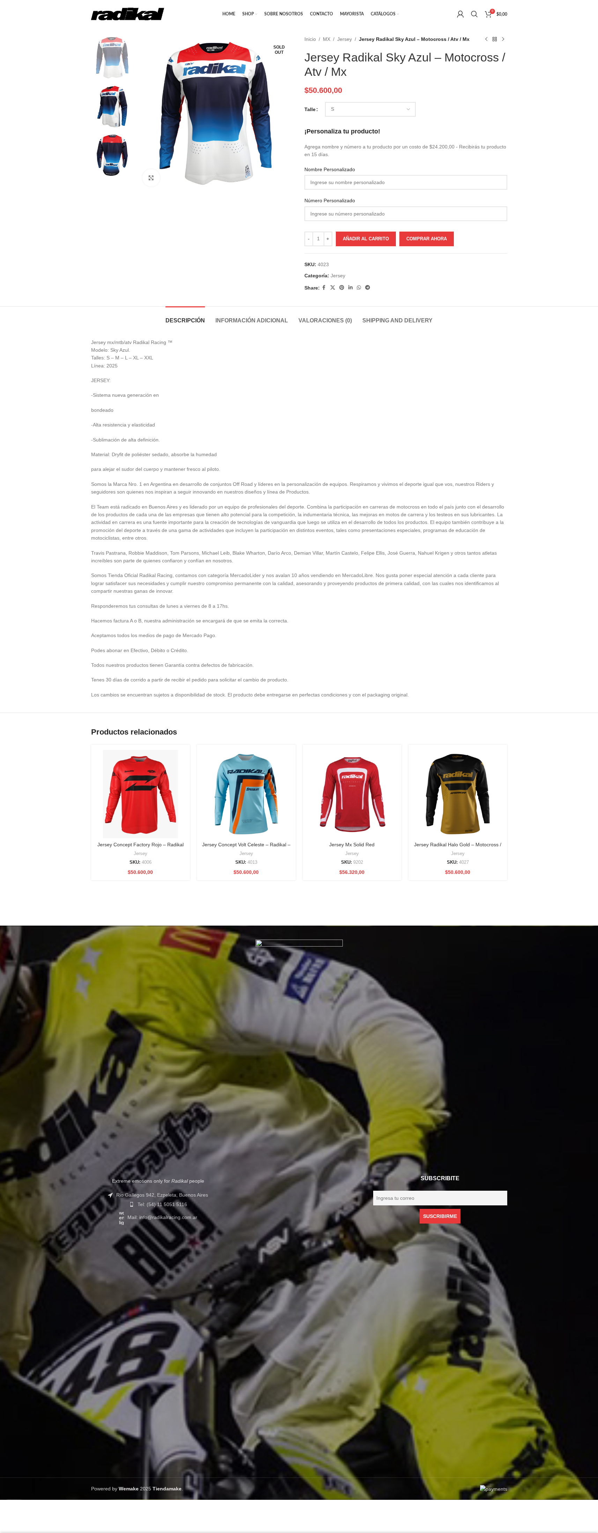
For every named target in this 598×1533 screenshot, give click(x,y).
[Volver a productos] (494, 39)
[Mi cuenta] (460, 14)
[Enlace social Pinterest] (341, 287)
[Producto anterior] (486, 39)
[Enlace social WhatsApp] (359, 287)
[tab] (185, 317)
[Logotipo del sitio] (127, 13)
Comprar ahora (426, 238)
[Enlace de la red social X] (332, 287)
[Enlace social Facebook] (324, 287)
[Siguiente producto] (503, 39)
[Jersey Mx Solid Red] (352, 794)
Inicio (310, 39)
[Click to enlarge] (151, 178)
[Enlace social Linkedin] (350, 287)
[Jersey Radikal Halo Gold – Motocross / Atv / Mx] (458, 794)
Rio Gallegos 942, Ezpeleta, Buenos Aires (162, 1195)
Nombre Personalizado (329, 169)
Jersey (344, 39)
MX (326, 39)
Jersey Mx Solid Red (352, 844)
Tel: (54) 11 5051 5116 (162, 1204)
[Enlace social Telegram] (367, 287)
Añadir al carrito (366, 238)
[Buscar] (474, 14)
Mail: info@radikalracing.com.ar (162, 1217)
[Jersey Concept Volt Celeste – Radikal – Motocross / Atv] (246, 794)
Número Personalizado (329, 200)
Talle (310, 109)
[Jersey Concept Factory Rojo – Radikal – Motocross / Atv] (140, 794)
